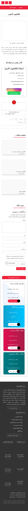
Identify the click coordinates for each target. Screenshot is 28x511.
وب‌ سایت (23, 249)
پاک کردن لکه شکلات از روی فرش (8, 484)
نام (25, 235)
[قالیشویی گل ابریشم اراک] (20, 476)
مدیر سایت (21, 119)
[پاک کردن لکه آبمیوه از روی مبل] (8, 464)
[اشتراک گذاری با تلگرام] (14, 127)
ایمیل (24, 242)
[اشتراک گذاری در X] (19, 127)
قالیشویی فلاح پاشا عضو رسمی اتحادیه (20, 456)
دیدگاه (24, 220)
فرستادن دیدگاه (21, 268)
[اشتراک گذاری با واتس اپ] (17, 127)
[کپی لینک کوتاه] (9, 127)
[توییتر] (14, 502)
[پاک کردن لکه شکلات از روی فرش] (8, 478)
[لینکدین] (18, 502)
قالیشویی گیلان (20, 122)
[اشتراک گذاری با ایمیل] (11, 127)
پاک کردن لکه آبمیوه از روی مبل (8, 470)
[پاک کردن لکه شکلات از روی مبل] (8, 449)
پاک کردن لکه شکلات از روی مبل (8, 456)
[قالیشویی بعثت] (20, 464)
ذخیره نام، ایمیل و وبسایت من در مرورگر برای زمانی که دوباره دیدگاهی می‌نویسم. (15, 257)
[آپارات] (5, 502)
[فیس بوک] (23, 502)
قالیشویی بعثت (20, 468)
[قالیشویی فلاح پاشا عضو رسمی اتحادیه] (20, 449)
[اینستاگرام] (9, 502)
